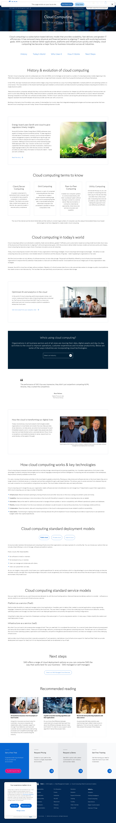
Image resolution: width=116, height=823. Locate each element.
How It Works (74, 54)
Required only (26, 805)
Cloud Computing (78, 8)
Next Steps (90, 54)
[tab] (44, 539)
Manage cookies (20, 810)
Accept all (14, 805)
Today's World (39, 54)
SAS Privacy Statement (28, 794)
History (24, 54)
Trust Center (41, 816)
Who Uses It (56, 54)
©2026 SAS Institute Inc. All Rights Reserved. (57, 816)
